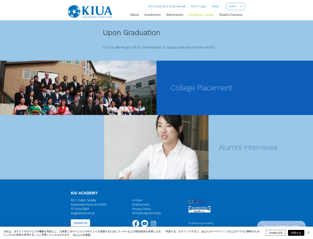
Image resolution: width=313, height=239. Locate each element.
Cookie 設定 (276, 232)
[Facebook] (135, 223)
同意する (296, 232)
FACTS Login (198, 6)
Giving (215, 6)
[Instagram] (153, 223)
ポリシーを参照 (82, 234)
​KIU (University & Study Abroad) (167, 6)
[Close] (308, 233)
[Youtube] (144, 223)
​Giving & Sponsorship (146, 213)
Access (137, 200)
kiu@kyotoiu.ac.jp (82, 213)
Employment (140, 204)
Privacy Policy (141, 209)
